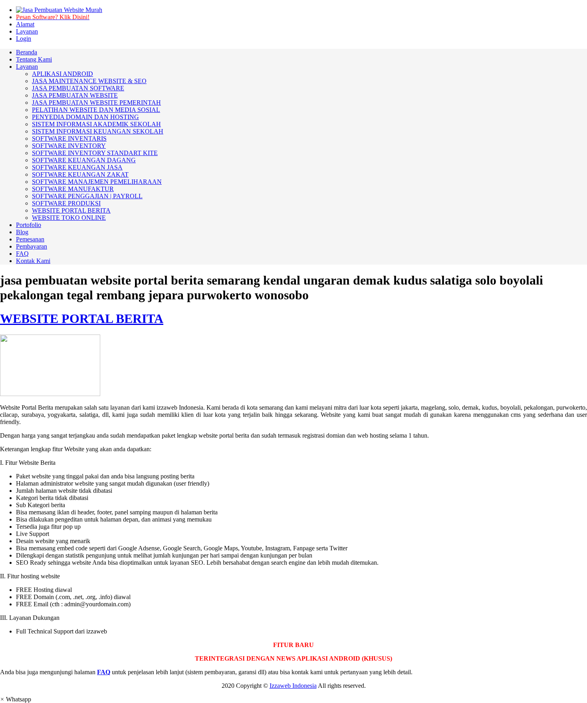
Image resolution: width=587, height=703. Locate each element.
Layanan (27, 31)
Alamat (25, 24)
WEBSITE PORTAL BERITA (81, 318)
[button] (15, 699)
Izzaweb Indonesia (293, 685)
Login (23, 38)
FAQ (103, 672)
